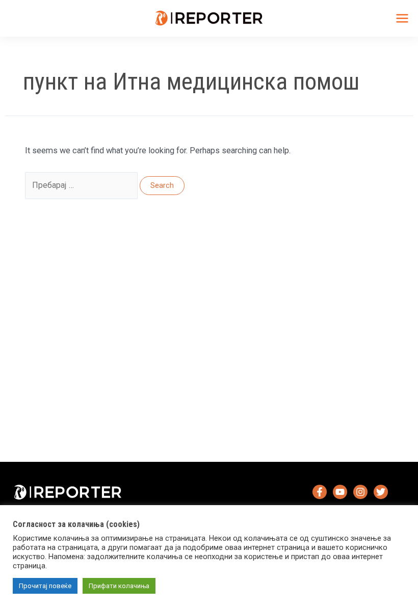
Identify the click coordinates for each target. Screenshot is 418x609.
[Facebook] (319, 492)
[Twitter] (381, 492)
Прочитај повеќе (45, 586)
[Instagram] (360, 492)
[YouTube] (340, 492)
